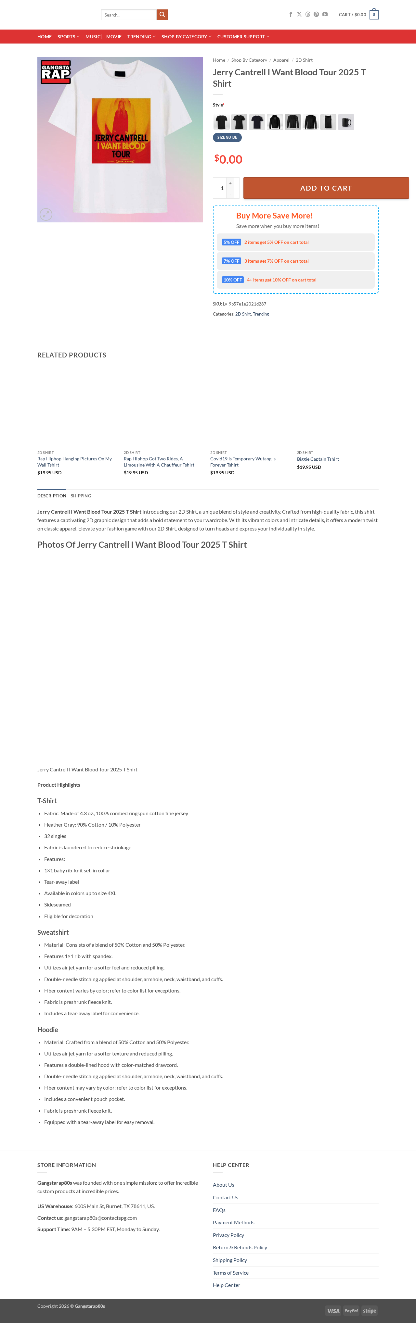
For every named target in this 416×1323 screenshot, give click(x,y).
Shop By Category (184, 36)
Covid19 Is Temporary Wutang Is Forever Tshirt (243, 462)
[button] (359, 15)
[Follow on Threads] (307, 15)
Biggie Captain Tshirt (318, 459)
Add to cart (326, 188)
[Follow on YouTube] (325, 15)
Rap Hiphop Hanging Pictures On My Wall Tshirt (74, 462)
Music (92, 36)
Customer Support (241, 36)
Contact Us (225, 1197)
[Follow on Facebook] (290, 15)
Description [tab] (51, 495)
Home (44, 36)
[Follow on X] (299, 15)
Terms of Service (231, 1272)
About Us (223, 1184)
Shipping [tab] (81, 495)
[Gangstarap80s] (64, 15)
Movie (114, 36)
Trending (139, 36)
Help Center (226, 1285)
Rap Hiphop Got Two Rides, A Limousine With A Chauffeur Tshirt (159, 462)
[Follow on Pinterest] (316, 15)
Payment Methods (233, 1222)
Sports (66, 36)
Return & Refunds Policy (240, 1247)
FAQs (219, 1210)
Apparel (281, 60)
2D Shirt (304, 60)
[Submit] (162, 14)
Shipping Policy (230, 1260)
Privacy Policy (228, 1235)
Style (219, 104)
